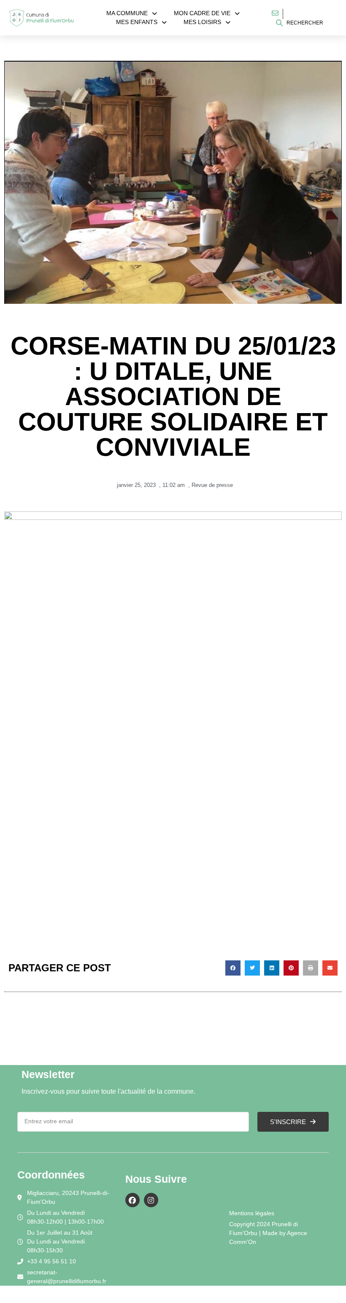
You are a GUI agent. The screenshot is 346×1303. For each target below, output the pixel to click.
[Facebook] (132, 1200)
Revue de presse (212, 485)
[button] (233, 968)
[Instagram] (151, 1200)
